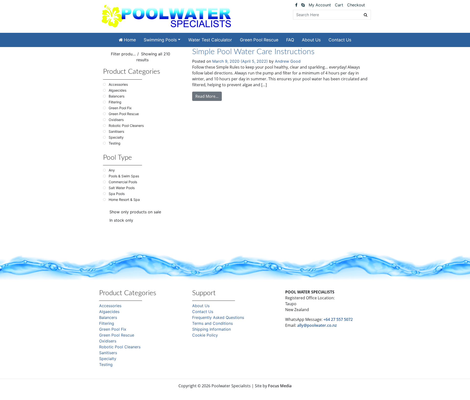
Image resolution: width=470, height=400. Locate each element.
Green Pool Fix (112, 329)
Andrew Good (288, 61)
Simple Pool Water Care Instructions (253, 52)
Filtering (106, 323)
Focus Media (280, 385)
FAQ (290, 39)
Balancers (108, 317)
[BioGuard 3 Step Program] (369, 5)
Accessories (110, 305)
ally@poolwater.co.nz (317, 325)
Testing (106, 364)
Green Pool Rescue (259, 39)
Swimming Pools (160, 39)
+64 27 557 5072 (338, 319)
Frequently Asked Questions (218, 317)
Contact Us (340, 39)
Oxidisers (107, 341)
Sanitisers (108, 352)
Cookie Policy (205, 335)
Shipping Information (211, 329)
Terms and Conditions (212, 323)
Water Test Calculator (210, 39)
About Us (311, 39)
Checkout (356, 4)
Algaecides (109, 311)
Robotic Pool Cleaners (120, 346)
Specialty (107, 358)
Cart (339, 4)
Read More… (207, 96)
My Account (320, 4)
